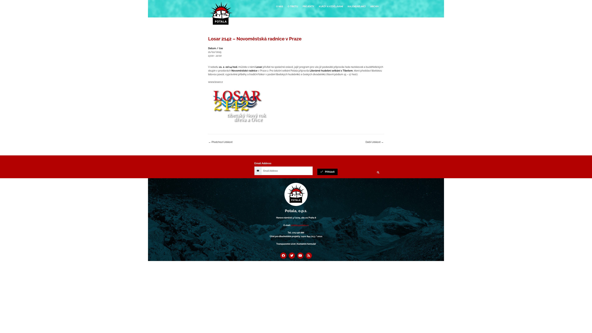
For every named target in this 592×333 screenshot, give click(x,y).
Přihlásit (329, 171)
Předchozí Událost (220, 142)
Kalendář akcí (357, 6)
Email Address (262, 163)
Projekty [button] (308, 6)
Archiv (374, 6)
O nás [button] (279, 6)
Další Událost (375, 142)
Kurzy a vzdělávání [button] (331, 6)
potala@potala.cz (300, 225)
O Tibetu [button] (293, 6)
